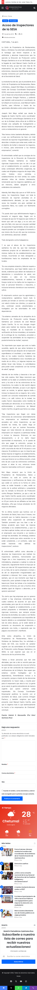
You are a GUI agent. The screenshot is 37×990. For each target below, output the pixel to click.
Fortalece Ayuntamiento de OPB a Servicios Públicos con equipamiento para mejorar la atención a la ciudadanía (24, 900)
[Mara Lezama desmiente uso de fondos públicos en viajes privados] (7, 913)
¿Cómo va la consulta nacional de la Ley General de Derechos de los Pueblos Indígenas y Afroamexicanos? (24, 877)
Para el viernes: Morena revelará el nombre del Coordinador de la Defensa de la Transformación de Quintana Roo (24, 853)
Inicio (5, 16)
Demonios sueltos (21, 864)
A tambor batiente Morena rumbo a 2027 (24, 888)
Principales (13, 21)
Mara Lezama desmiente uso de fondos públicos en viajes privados (24, 913)
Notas (10, 16)
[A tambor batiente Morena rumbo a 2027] (7, 890)
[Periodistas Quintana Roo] (13, 8)
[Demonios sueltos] (7, 866)
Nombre (5, 764)
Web (3, 782)
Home (18, 976)
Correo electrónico (8, 773)
